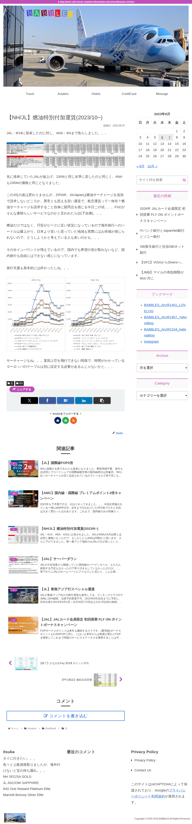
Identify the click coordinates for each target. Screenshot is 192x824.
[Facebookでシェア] (47, 400)
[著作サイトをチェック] (57, 420)
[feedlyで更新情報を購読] (65, 420)
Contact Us (142, 770)
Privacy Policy (144, 760)
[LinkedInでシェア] (83, 400)
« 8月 (140, 166)
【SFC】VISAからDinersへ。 (162, 262)
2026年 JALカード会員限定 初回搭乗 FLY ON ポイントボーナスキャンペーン (162, 215)
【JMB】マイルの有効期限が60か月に (162, 275)
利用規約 (158, 796)
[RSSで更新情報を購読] (73, 420)
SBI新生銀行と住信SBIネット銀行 (162, 249)
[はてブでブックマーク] (65, 400)
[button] (102, 400)
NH (21, 383)
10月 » (152, 166)
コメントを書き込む (68, 716)
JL (12, 383)
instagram (151, 342)
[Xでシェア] (29, 400)
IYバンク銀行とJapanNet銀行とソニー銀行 (162, 233)
